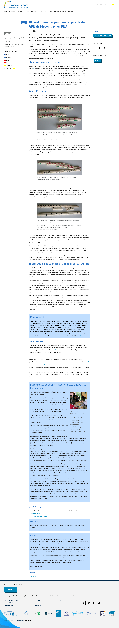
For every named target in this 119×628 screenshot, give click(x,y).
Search (107, 5)
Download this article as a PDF (102, 35)
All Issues (20, 11)
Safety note (38, 603)
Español (8, 60)
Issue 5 (48, 19)
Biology (11, 41)
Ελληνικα (8, 57)
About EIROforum (9, 603)
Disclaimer (38, 605)
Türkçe (8, 63)
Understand (33, 11)
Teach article (24, 22)
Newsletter (100, 5)
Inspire (27, 11)
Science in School (33, 19)
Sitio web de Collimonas (40, 516)
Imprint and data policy (10, 605)
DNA (12, 44)
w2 (80, 335)
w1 (34, 68)
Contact (93, 5)
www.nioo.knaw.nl (36, 513)
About (50, 11)
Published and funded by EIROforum (13, 620)
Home (5, 11)
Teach (40, 11)
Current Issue (12, 11)
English (8, 55)
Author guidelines (67, 11)
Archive (62, 600)
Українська (9, 65)
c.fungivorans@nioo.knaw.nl (49, 364)
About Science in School (11, 600)
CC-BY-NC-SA (33, 576)
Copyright (38, 600)
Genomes (17, 44)
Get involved (57, 11)
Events (45, 11)
